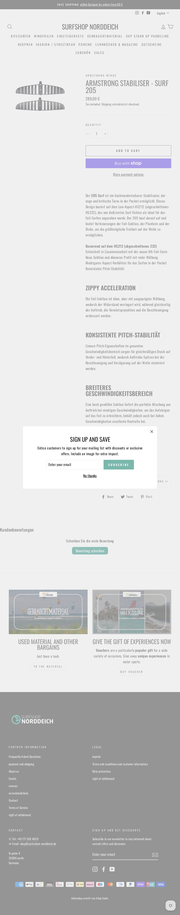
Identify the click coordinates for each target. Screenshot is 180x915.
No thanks (90, 475)
